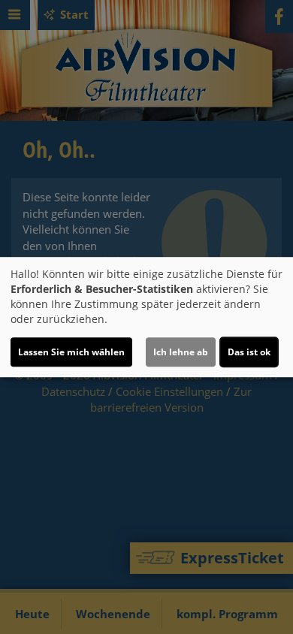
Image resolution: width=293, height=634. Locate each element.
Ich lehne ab (180, 352)
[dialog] (146, 317)
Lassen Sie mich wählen (71, 352)
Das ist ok (249, 352)
